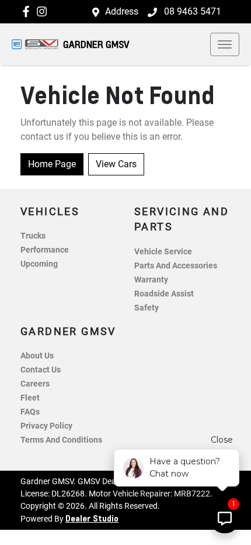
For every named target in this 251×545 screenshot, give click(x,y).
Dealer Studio (91, 518)
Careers (35, 384)
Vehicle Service (163, 252)
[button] (224, 44)
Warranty (151, 280)
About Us (37, 356)
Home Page (52, 164)
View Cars (116, 164)
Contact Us (40, 370)
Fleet (30, 398)
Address (121, 11)
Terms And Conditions (61, 440)
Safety (146, 308)
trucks (33, 236)
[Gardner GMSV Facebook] (28, 11)
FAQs (30, 412)
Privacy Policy (46, 426)
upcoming (39, 264)
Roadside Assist (164, 294)
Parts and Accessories (175, 266)
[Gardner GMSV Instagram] (44, 11)
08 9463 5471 (191, 11)
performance (44, 250)
